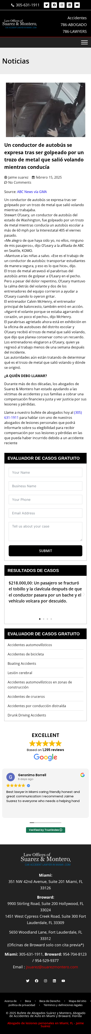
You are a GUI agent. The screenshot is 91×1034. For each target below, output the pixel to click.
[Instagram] (62, 5)
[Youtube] (77, 5)
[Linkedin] (69, 5)
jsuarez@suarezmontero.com (52, 966)
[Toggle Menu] (84, 42)
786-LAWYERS (75, 31)
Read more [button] (57, 812)
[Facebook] (54, 5)
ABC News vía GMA (32, 191)
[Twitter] (46, 5)
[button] (7, 594)
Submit (45, 550)
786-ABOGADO (74, 24)
